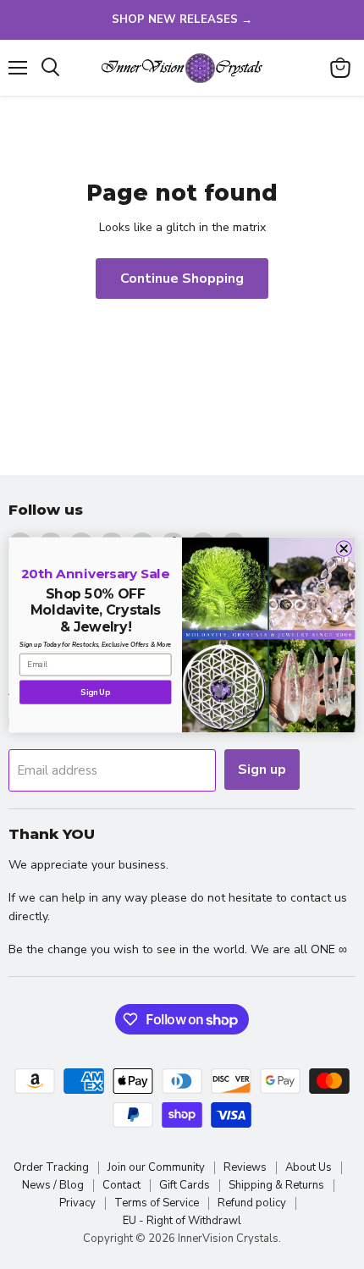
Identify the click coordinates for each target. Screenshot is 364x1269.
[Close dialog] (343, 547)
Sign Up (95, 692)
